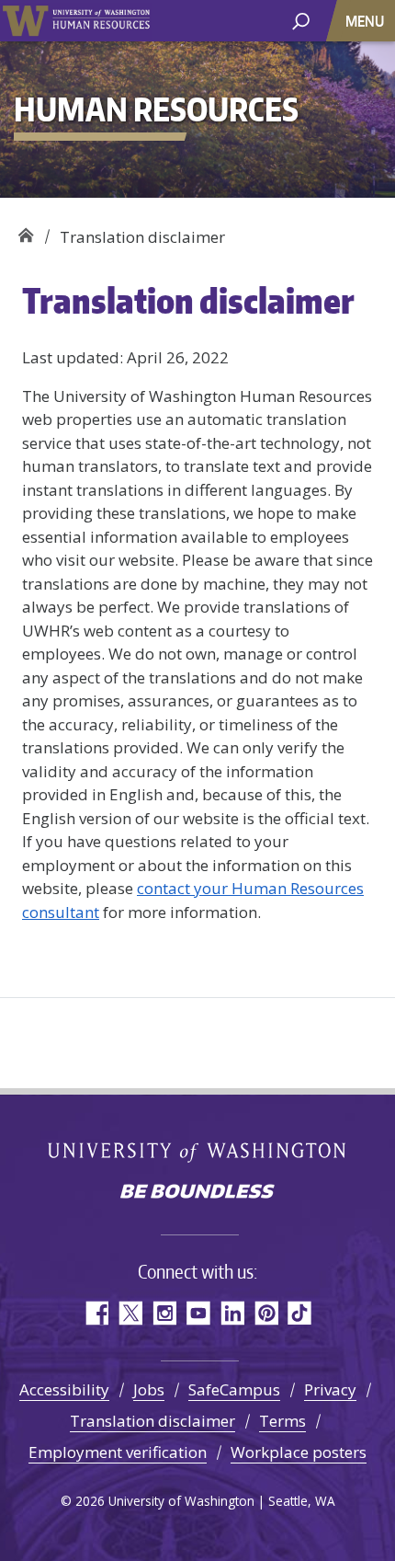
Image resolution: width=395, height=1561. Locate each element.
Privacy (330, 1389)
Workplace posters (299, 1452)
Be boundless (197, 1193)
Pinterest (266, 1313)
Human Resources (25, 230)
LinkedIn (232, 1313)
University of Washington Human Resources (101, 20)
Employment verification (117, 1452)
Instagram (164, 1313)
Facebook (96, 1313)
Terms (282, 1420)
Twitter (130, 1313)
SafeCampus (234, 1389)
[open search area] (301, 20)
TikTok (300, 1313)
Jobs (148, 1389)
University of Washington (25, 20)
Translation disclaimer (152, 1420)
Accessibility (64, 1389)
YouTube (198, 1313)
